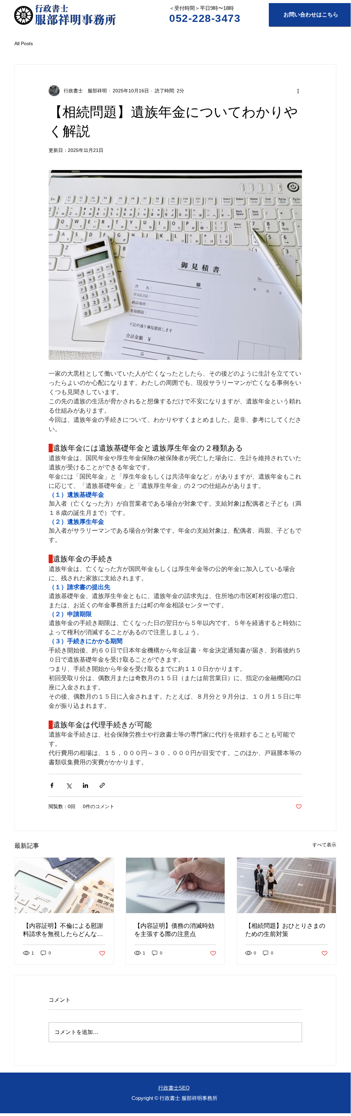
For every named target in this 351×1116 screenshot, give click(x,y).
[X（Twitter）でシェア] (68, 785)
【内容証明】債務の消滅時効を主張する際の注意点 (174, 929)
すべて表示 (324, 844)
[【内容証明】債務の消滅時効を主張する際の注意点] (175, 885)
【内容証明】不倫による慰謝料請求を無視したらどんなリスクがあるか (63, 930)
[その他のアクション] (298, 91)
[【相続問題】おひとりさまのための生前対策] (286, 885)
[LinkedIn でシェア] (85, 785)
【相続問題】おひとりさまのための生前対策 (285, 929)
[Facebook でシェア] (52, 785)
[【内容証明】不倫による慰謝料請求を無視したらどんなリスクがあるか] (64, 885)
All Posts (23, 43)
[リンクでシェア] (102, 785)
